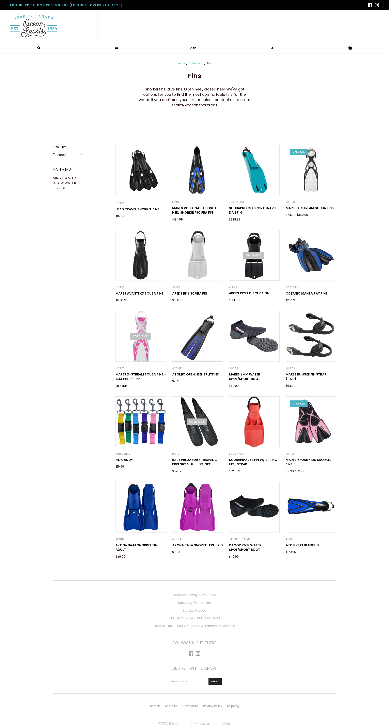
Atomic (177, 368)
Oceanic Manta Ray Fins (307, 293)
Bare (175, 453)
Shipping (233, 706)
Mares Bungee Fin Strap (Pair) (306, 376)
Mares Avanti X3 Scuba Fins (139, 293)
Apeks (176, 287)
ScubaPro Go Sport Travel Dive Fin (253, 210)
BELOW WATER (64, 183)
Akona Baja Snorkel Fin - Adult (137, 547)
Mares (120, 203)
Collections (196, 63)
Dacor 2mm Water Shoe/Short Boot (245, 547)
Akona (120, 539)
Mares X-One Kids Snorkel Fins (308, 462)
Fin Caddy (124, 459)
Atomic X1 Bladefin (302, 545)
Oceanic (292, 287)
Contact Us (190, 706)
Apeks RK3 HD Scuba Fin (249, 293)
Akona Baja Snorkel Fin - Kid (197, 545)
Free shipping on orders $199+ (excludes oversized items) (66, 5)
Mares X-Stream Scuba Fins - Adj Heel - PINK (140, 376)
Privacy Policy (212, 706)
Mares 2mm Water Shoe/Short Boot (244, 376)
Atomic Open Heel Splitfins (195, 374)
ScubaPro (236, 202)
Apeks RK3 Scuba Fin (189, 293)
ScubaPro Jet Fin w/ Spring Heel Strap (253, 462)
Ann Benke (122, 453)
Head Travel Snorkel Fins (137, 209)
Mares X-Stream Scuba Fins (310, 208)
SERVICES (60, 188)
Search (155, 706)
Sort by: (59, 147)
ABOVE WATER (64, 177)
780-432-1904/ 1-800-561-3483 (194, 618)
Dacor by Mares (241, 539)
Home (181, 63)
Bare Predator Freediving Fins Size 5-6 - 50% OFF (194, 462)
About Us (171, 706)
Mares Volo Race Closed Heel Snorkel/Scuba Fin (194, 210)
